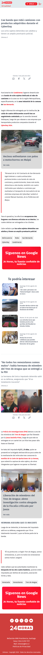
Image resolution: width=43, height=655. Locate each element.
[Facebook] (19, 78)
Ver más (6, 165)
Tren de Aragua (31, 582)
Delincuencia (7, 238)
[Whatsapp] (13, 78)
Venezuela (6, 582)
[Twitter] (24, 78)
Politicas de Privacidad (21, 646)
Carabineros (16, 242)
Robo (17, 238)
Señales (31, 4)
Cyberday (5, 242)
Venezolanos (18, 582)
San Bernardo (27, 238)
